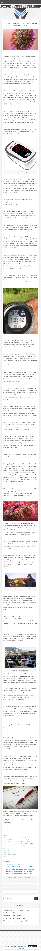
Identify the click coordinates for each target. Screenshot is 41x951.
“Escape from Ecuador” (10, 838)
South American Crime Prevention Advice (14, 918)
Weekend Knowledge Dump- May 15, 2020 (19, 873)
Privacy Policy (20, 948)
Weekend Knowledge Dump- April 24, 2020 (19, 871)
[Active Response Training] (20, 12)
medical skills (12, 881)
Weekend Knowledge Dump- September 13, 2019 (21, 869)
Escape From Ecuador (21, 79)
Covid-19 (7, 881)
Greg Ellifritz (24, 877)
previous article (17, 179)
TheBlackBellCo (32, 946)
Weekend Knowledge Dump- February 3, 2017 (20, 867)
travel (25, 881)
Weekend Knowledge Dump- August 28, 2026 (16, 910)
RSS (39, 2)
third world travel (19, 881)
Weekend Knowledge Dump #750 (12, 915)
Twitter (36, 2)
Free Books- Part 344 (9, 913)
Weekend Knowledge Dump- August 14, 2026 (16, 921)
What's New (30, 877)
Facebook (34, 2)
